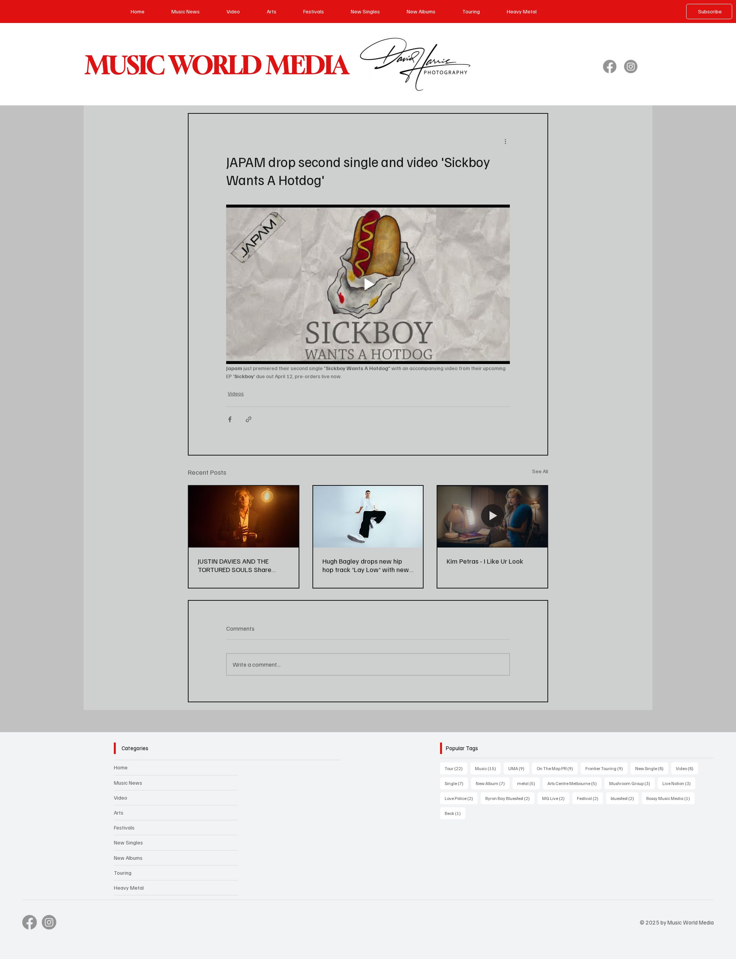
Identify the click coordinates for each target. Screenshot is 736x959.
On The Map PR (557, 768)
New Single (651, 768)
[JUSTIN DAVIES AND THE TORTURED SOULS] (244, 517)
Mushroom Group (632, 783)
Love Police (461, 798)
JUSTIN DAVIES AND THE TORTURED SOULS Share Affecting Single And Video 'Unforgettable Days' (237, 565)
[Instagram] (630, 66)
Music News (128, 782)
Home (121, 767)
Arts (118, 812)
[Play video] (368, 284)
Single (456, 783)
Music (488, 768)
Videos (236, 393)
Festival (590, 798)
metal (528, 783)
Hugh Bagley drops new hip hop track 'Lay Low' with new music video (365, 565)
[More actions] (505, 141)
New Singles (128, 842)
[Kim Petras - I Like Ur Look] (492, 517)
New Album (492, 783)
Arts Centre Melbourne (574, 783)
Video (120, 797)
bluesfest (625, 798)
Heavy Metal (129, 887)
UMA (518, 768)
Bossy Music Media (670, 798)
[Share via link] (248, 419)
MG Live (555, 798)
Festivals (124, 827)
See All (540, 471)
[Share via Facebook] (229, 419)
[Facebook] (609, 66)
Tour (456, 768)
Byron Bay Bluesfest (509, 798)
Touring (122, 872)
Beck (455, 813)
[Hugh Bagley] (368, 517)
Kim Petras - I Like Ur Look (485, 561)
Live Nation (678, 783)
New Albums (128, 857)
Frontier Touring (606, 768)
